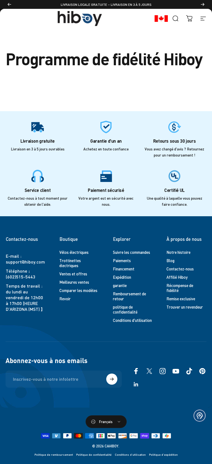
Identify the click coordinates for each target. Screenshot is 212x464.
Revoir (65, 298)
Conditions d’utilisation (130, 454)
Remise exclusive (180, 298)
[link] (37, 127)
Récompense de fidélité (179, 288)
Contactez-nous (180, 268)
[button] (199, 416)
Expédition (122, 277)
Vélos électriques (74, 252)
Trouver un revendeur (184, 306)
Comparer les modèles (78, 290)
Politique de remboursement (54, 454)
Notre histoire (178, 252)
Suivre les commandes (131, 252)
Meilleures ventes (74, 282)
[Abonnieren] (111, 379)
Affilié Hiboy (177, 277)
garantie (120, 285)
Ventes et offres (73, 273)
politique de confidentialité (125, 309)
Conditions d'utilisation (132, 320)
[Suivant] (202, 4)
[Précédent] (9, 4)
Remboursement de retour (129, 296)
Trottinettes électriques (70, 263)
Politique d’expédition (163, 454)
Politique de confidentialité (94, 454)
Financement (123, 268)
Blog (170, 260)
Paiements (122, 260)
